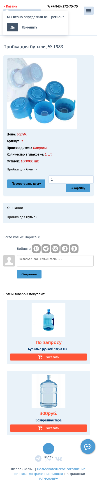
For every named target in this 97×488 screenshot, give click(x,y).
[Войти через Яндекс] (64, 248)
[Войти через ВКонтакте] (55, 248)
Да (13, 27)
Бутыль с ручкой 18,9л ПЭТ (48, 349)
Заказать (52, 357)
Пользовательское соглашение (61, 469)
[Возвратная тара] (48, 391)
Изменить (29, 27)
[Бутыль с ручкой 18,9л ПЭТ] (48, 320)
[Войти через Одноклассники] (74, 248)
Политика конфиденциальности (37, 473)
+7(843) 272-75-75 (64, 6)
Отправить (29, 274)
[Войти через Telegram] (46, 248)
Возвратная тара (48, 420)
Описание (15, 207)
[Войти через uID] (36, 248)
